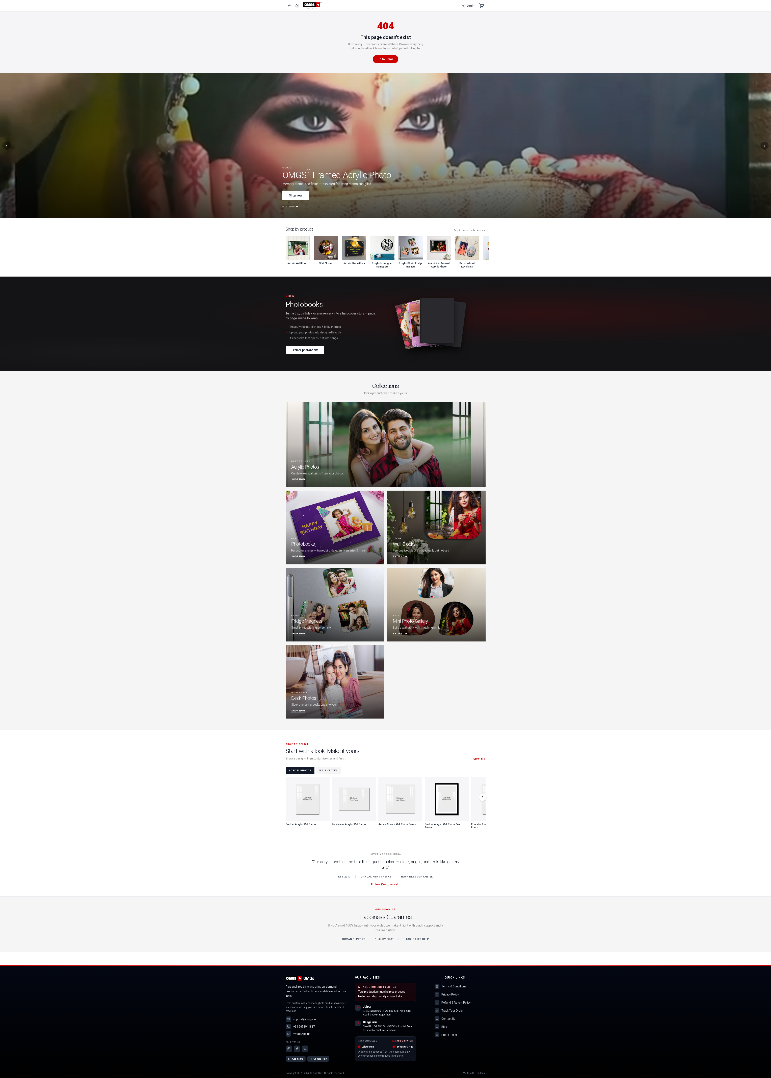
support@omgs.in (304, 1019)
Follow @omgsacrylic (385, 884)
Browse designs (327, 195)
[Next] (765, 146)
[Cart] (482, 6)
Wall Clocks (328, 770)
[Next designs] (482, 797)
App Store (297, 1058)
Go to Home (385, 59)
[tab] (283, 206)
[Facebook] (297, 1049)
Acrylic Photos (300, 770)
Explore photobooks (304, 350)
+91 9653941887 (304, 1026)
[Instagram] (289, 1049)
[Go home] (297, 5)
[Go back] (289, 5)
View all (479, 759)
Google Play (320, 1058)
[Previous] (6, 146)
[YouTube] (305, 1049)
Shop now (295, 195)
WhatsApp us (301, 1033)
